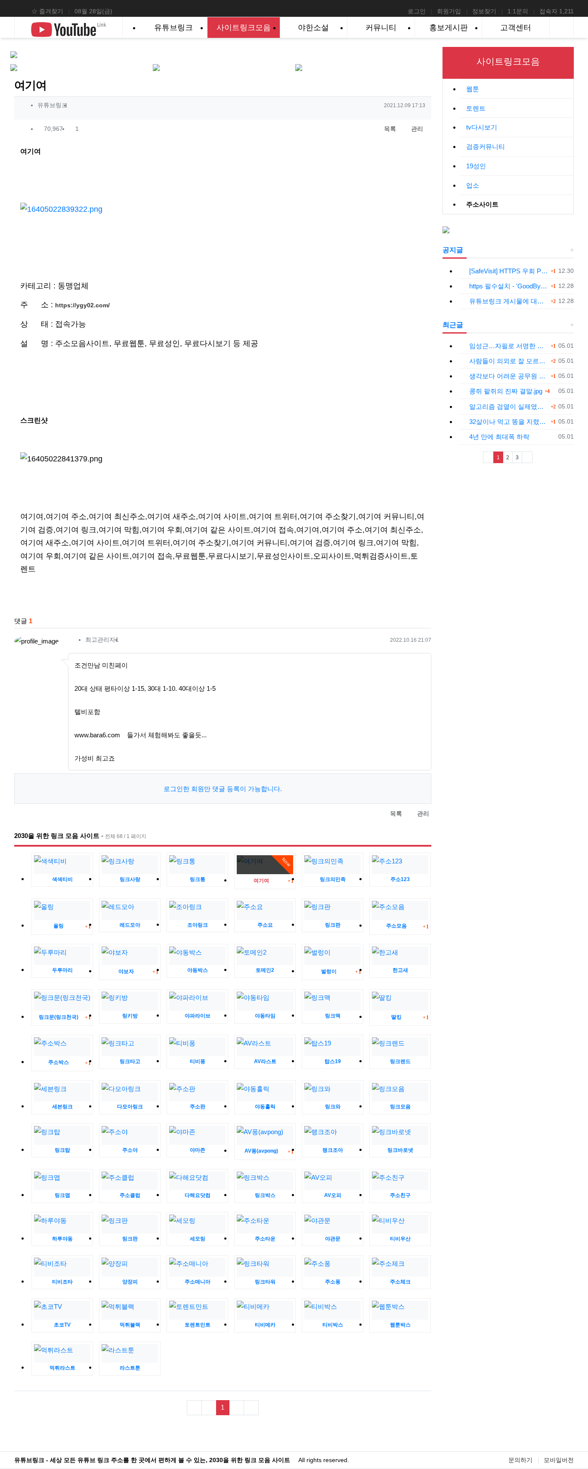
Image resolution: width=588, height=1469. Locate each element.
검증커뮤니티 (485, 146)
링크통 (197, 879)
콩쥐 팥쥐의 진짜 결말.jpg (505, 391)
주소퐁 (332, 1282)
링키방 (130, 1016)
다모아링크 (130, 1107)
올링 (58, 926)
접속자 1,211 (556, 11)
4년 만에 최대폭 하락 (499, 436)
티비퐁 (197, 1061)
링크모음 (400, 1107)
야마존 (197, 1150)
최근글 (453, 324)
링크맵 (62, 1195)
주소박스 (58, 1062)
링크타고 (130, 1061)
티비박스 (332, 1325)
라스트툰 (130, 1368)
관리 (416, 128)
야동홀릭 (265, 1107)
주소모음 (396, 926)
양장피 (130, 1282)
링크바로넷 (400, 1150)
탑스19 (333, 1061)
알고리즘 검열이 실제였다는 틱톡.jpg (508, 406)
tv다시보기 (481, 127)
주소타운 (265, 1239)
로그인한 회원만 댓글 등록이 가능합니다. (223, 788)
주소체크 (400, 1282)
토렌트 (476, 108)
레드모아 (130, 925)
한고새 (400, 970)
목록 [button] (389, 128)
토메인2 (265, 970)
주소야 (130, 1150)
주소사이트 (482, 204)
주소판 (197, 1107)
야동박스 (197, 970)
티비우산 (400, 1239)
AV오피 (332, 1195)
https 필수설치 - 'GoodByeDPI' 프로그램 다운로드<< (508, 286)
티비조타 (62, 1282)
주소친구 (400, 1195)
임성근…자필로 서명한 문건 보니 (508, 345)
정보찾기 (484, 11)
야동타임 (265, 1016)
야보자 (126, 971)
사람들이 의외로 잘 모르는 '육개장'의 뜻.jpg (508, 361)
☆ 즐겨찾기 (47, 11)
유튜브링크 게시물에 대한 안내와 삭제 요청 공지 (508, 301)
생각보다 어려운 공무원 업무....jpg (508, 376)
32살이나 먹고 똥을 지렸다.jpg (508, 421)
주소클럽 (130, 1195)
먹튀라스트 (62, 1368)
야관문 (332, 1239)
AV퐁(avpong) (261, 1151)
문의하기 (520, 1460)
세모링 (197, 1239)
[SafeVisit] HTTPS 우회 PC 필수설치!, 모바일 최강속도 (508, 271)
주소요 (265, 925)
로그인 (417, 11)
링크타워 (265, 1282)
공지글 (453, 250)
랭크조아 (332, 1150)
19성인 (476, 166)
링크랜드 (400, 1061)
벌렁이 (329, 971)
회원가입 (449, 11)
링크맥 (332, 1016)
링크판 (332, 925)
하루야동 (62, 1239)
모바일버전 (559, 1460)
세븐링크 (62, 1107)
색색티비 (62, 879)
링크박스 (265, 1195)
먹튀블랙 (130, 1325)
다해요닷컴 (197, 1195)
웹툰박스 (400, 1325)
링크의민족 (333, 879)
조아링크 (197, 925)
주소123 (400, 879)
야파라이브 (197, 1016)
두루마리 (62, 970)
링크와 (332, 1107)
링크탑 (62, 1150)
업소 (472, 185)
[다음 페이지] (527, 457)
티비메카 (265, 1325)
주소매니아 (197, 1282)
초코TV (62, 1325)
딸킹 (396, 1017)
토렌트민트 (197, 1325)
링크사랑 (130, 879)
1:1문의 (518, 11)
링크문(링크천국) (58, 1017)
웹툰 (472, 89)
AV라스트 (265, 1061)
